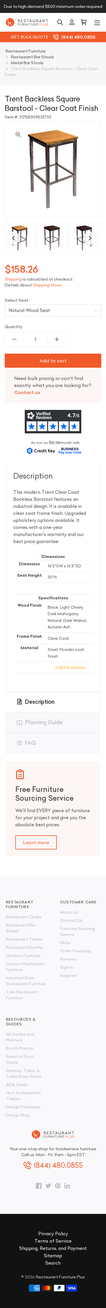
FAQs (65, 942)
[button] (97, 22)
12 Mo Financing (75, 951)
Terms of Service (53, 1241)
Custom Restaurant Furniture (25, 966)
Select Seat (16, 300)
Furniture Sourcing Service (77, 931)
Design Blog (17, 1115)
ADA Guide (17, 1084)
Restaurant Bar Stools (20, 928)
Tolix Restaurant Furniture (22, 994)
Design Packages (23, 1106)
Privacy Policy (53, 1233)
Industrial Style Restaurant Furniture (26, 980)
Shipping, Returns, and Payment (53, 1248)
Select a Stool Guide (20, 1059)
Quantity (13, 326)
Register (68, 975)
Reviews (68, 959)
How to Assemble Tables (23, 1095)
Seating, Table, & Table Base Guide (24, 1073)
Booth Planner (20, 1048)
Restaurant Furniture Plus (60, 1277)
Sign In (66, 967)
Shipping (13, 279)
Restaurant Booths (24, 947)
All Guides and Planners (20, 1037)
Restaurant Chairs (23, 916)
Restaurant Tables (24, 939)
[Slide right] (90, 238)
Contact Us (71, 920)
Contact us (27, 392)
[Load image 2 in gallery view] (52, 238)
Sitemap (53, 1255)
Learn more (36, 842)
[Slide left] (13, 238)
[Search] (60, 22)
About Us (69, 912)
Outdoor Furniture (23, 955)
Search (53, 1263)
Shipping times (47, 285)
